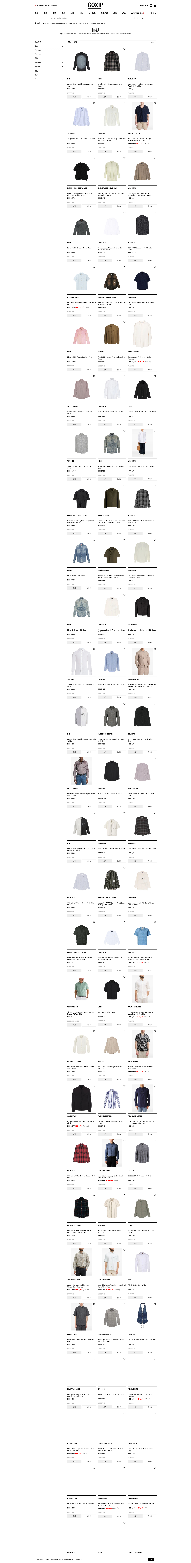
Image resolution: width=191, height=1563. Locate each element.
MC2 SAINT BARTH (134, 133)
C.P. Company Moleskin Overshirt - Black (142, 630)
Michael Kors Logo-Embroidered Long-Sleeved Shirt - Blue (111, 1504)
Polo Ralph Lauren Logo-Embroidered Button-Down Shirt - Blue (141, 1122)
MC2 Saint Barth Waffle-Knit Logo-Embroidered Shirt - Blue (140, 139)
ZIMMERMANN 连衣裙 (58, 23)
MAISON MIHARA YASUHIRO (107, 297)
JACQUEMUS (71, 133)
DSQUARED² (132, 1334)
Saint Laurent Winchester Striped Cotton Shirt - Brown (81, 795)
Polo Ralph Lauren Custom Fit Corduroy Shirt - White (81, 1067)
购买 (74, 97)
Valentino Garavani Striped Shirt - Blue (111, 684)
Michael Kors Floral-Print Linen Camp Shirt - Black (140, 1067)
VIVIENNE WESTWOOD (105, 1116)
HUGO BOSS (101, 1061)
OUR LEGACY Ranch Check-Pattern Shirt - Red (81, 1177)
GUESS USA (131, 1171)
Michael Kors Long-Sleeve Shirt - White (141, 1503)
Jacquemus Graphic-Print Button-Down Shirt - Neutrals (111, 631)
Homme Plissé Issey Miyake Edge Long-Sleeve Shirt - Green (111, 194)
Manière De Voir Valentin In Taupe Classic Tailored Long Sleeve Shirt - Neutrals (142, 685)
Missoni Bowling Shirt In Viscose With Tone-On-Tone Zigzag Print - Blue (141, 958)
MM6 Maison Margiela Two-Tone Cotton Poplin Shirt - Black (81, 849)
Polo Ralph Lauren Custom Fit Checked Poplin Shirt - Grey (111, 1340)
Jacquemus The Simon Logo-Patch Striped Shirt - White (110, 958)
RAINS (100, 1553)
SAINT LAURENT (133, 352)
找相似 (89, 97)
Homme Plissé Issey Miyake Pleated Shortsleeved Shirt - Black (79, 194)
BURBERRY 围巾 (84, 23)
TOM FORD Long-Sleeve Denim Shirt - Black (140, 740)
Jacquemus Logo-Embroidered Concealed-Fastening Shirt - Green (139, 194)
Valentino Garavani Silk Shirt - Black (110, 794)
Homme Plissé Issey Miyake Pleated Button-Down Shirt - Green (79, 958)
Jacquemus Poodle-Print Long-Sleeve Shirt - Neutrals (141, 904)
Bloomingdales (73, 1021)
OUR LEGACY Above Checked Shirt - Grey (142, 848)
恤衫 (75, 42)
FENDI (130, 1280)
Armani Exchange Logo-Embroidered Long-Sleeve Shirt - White (140, 1013)
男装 (69, 42)
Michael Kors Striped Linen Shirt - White (80, 1503)
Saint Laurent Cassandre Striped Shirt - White (80, 412)
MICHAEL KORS (133, 1061)
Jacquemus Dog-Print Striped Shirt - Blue (81, 139)
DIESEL (100, 79)
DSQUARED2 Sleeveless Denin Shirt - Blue (142, 1339)
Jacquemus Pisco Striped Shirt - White (141, 466)
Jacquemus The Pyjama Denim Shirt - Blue (141, 303)
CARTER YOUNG (72, 1334)
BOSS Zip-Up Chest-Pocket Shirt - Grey (111, 1394)
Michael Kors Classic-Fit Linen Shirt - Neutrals (140, 1395)
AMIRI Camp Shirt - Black (106, 1012)
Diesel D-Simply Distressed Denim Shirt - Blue (111, 467)
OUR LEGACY (132, 79)
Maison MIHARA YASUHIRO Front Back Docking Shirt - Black (111, 904)
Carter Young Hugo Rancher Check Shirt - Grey (81, 1340)
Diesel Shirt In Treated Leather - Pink (79, 357)
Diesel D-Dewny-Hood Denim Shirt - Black (142, 411)
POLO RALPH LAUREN (74, 1061)
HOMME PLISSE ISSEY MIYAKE (77, 188)
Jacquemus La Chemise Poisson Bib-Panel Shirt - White (110, 249)
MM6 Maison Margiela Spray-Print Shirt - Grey (81, 85)
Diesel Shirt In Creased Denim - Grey (79, 248)
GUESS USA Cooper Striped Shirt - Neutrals (109, 1231)
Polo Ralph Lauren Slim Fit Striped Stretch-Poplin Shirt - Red (78, 1395)
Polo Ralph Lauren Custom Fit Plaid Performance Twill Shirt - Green (79, 1231)
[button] (49, 42)
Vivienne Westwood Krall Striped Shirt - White (111, 1122)
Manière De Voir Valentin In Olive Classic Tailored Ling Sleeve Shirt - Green (111, 522)
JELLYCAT (46, 23)
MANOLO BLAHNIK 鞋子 (98, 23)
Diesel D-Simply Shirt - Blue (76, 575)
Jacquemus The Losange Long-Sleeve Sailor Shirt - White (141, 576)
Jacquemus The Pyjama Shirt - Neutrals (111, 848)
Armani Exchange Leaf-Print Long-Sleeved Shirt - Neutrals (79, 1286)
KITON (130, 1225)
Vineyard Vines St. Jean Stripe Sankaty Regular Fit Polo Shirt (80, 1013)
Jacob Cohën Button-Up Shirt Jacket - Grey (141, 1450)
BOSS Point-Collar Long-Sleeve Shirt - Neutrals (110, 1067)
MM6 (69, 79)
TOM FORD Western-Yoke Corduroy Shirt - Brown (112, 358)
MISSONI (131, 952)
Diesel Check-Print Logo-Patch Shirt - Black (110, 85)
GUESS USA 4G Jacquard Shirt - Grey (140, 1176)
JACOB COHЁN (132, 1444)
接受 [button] (151, 1559)
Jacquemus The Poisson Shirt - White (110, 411)
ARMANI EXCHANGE (134, 1007)
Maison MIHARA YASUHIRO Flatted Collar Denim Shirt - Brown (112, 303)
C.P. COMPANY (132, 625)
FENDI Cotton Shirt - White (137, 1285)
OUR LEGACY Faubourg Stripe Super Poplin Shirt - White (140, 85)
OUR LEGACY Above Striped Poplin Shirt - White (81, 904)
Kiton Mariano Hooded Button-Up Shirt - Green (141, 1231)
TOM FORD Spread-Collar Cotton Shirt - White (80, 685)
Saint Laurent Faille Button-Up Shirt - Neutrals (140, 358)
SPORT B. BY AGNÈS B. (105, 1444)
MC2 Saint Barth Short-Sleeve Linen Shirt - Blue (81, 303)
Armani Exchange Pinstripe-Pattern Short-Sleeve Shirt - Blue (112, 1286)
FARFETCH (70, 93)
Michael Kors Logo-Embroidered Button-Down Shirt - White (81, 1450)
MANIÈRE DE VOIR (103, 516)
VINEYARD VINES (72, 1007)
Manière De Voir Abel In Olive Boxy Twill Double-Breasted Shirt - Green (111, 576)
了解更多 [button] (79, 1559)
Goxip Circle (144, 5)
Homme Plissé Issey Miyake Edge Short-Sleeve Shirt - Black (80, 522)
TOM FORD (131, 243)
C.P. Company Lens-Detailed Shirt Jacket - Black (81, 1122)
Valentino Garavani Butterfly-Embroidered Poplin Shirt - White (112, 139)
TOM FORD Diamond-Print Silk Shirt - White (79, 467)
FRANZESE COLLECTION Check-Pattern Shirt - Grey (111, 740)
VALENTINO (101, 133)
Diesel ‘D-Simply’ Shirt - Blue (76, 630)
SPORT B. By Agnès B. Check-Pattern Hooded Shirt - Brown (110, 1450)
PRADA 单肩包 (72, 23)
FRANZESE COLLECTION (105, 734)
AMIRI (100, 1007)
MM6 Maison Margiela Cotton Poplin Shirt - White (81, 740)
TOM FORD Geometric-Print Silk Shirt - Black (141, 249)
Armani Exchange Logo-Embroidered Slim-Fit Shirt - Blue (110, 1177)
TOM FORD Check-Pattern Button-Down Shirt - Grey (141, 522)
